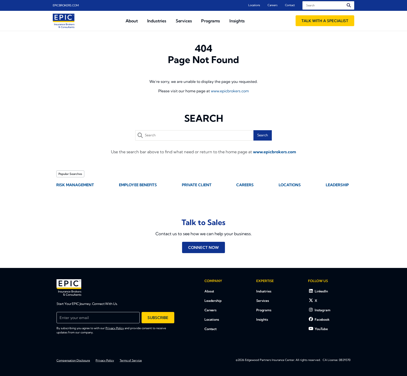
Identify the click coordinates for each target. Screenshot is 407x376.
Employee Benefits (138, 184)
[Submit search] (349, 5)
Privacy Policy (115, 328)
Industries (263, 291)
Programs (263, 310)
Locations (254, 5)
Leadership (337, 184)
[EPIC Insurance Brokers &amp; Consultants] (69, 287)
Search (262, 135)
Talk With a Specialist (324, 20)
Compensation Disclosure (73, 360)
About (209, 291)
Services (262, 301)
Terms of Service (131, 360)
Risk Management (75, 184)
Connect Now (203, 247)
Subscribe (157, 317)
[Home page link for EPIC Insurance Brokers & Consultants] (63, 21)
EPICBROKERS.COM (66, 5)
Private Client (197, 184)
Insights (262, 319)
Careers (272, 5)
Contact (290, 5)
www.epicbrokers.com (230, 91)
